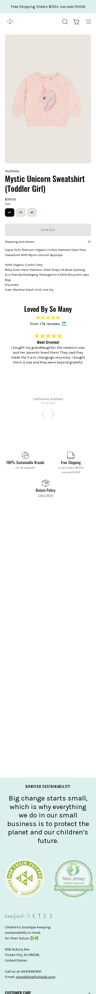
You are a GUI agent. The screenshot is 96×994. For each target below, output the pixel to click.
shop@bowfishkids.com (35, 977)
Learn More (45, 495)
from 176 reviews (45, 323)
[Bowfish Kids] (10, 21)
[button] (64, 21)
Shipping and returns (20, 241)
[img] (48, 318)
